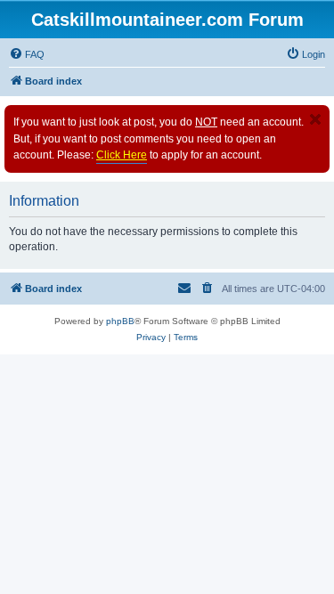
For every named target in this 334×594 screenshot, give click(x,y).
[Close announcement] (315, 119)
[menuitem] (27, 54)
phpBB (120, 321)
